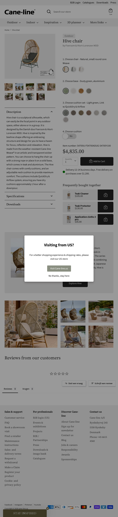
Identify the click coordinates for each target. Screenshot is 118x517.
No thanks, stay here (59, 276)
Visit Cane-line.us (59, 268)
